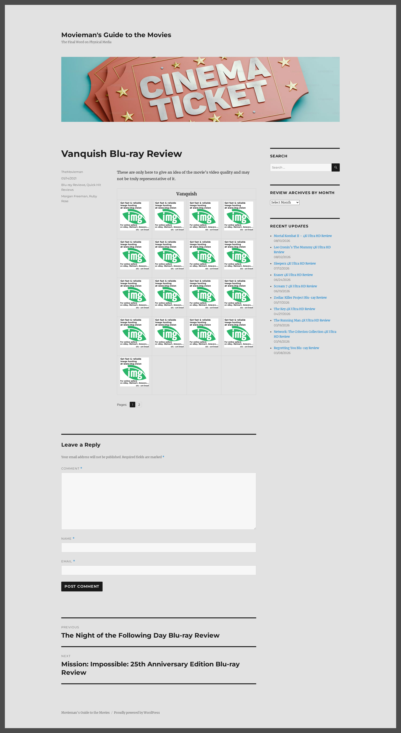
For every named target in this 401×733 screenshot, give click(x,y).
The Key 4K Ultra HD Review (294, 309)
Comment (71, 468)
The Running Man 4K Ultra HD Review (302, 320)
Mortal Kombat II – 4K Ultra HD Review (303, 236)
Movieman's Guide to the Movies (116, 35)
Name (68, 539)
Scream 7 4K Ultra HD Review (295, 286)
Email (68, 561)
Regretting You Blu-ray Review (296, 348)
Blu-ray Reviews (73, 185)
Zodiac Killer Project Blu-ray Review (300, 298)
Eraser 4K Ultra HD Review (293, 275)
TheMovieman (72, 172)
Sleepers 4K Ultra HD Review (295, 264)
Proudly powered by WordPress (137, 713)
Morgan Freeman (74, 196)
